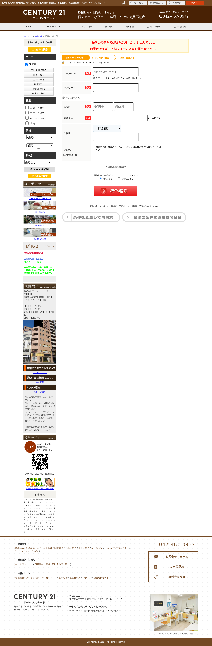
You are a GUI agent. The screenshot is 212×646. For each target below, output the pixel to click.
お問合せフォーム (177, 556)
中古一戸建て (37, 113)
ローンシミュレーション (56, 26)
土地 (32, 123)
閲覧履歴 (58, 548)
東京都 (32, 64)
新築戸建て (70, 548)
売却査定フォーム (23, 564)
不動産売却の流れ (60, 564)
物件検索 (138, 3)
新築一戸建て (37, 108)
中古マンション (38, 118)
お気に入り (158, 3)
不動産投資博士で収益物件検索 (40, 488)
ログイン (87, 577)
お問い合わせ (180, 26)
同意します (107, 179)
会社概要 (109, 26)
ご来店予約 (177, 566)
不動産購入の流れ (120, 548)
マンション (97, 548)
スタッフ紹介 (86, 26)
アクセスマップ (40, 372)
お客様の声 (75, 577)
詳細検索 (19, 548)
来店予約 (177, 3)
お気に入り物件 (44, 548)
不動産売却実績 (42, 564)
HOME (29, 26)
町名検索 (30, 548)
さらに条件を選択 (41, 169)
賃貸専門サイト (101, 577)
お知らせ (63, 577)
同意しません (127, 179)
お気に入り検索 (154, 26)
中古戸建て (84, 548)
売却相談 (130, 26)
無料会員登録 (177, 576)
